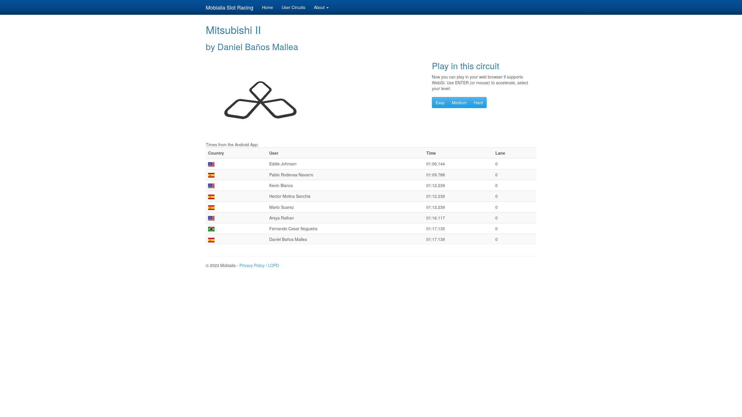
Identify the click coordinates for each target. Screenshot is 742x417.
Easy (440, 102)
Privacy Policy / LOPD (259, 265)
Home (267, 7)
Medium (459, 102)
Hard (478, 102)
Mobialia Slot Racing (229, 7)
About (320, 7)
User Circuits (293, 7)
